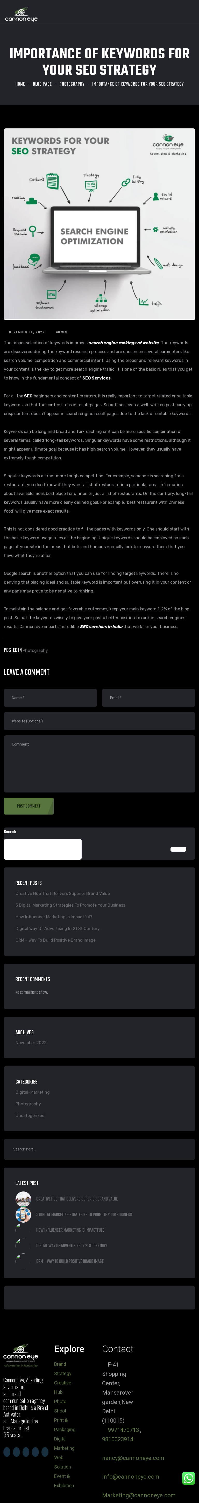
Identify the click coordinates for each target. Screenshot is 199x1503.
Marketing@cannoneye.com (139, 1495)
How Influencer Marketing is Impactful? (54, 916)
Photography (72, 84)
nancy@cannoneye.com (133, 1458)
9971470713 (123, 1430)
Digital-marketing (33, 1092)
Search (10, 832)
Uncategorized (30, 1115)
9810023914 (117, 1439)
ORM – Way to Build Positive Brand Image (56, 940)
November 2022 (31, 1042)
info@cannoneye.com (130, 1476)
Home (20, 84)
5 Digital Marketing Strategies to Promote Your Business (70, 905)
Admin (61, 332)
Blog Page (42, 84)
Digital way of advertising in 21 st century (58, 928)
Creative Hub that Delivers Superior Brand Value (63, 893)
